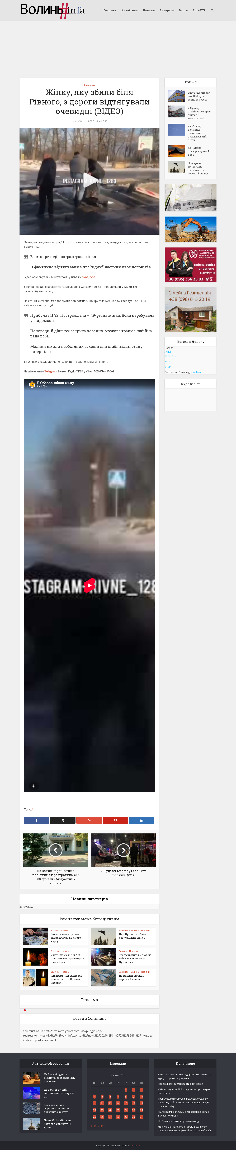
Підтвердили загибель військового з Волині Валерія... (66, 979)
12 (102, 1103)
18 (94, 1110)
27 (110, 1116)
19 (102, 1110)
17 (141, 1103)
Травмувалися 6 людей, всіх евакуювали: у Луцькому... (135, 958)
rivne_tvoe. (89, 277)
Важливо (124, 930)
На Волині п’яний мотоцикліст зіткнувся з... (59, 1093)
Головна (109, 10)
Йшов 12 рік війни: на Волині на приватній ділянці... (57, 1124)
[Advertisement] (118, 46)
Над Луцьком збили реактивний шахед (133, 935)
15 (125, 1103)
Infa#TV (199, 10)
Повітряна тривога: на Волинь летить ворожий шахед (198, 168)
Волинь (55, 930)
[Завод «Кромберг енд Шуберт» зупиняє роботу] (178, 96)
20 (110, 1110)
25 (94, 1116)
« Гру (93, 1125)
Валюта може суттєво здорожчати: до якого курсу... (66, 937)
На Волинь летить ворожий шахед (131, 977)
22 (125, 1110)
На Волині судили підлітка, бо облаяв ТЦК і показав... (59, 1078)
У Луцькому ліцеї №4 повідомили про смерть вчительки (67, 958)
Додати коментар (96, 120)
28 (118, 1116)
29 (125, 1116)
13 (110, 1103)
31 (141, 1116)
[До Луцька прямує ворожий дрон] (178, 151)
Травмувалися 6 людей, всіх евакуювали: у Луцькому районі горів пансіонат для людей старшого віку (183, 1102)
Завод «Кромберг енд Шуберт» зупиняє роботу (199, 96)
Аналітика (129, 10)
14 (118, 1103)
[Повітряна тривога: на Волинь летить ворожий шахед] (178, 167)
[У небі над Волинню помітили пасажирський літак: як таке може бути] (178, 130)
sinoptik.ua (196, 372)
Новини (149, 10)
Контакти (134, 1145)
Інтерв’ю (167, 10)
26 (102, 1116)
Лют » (101, 1125)
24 (141, 1110)
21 (118, 1110)
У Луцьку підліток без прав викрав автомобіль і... (199, 113)
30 (133, 1116)
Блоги (183, 10)
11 (94, 1103)
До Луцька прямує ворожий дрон (198, 151)
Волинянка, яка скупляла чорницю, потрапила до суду (56, 1108)
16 (133, 1103)
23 (133, 1110)
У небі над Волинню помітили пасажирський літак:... (197, 133)
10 (141, 1096)
